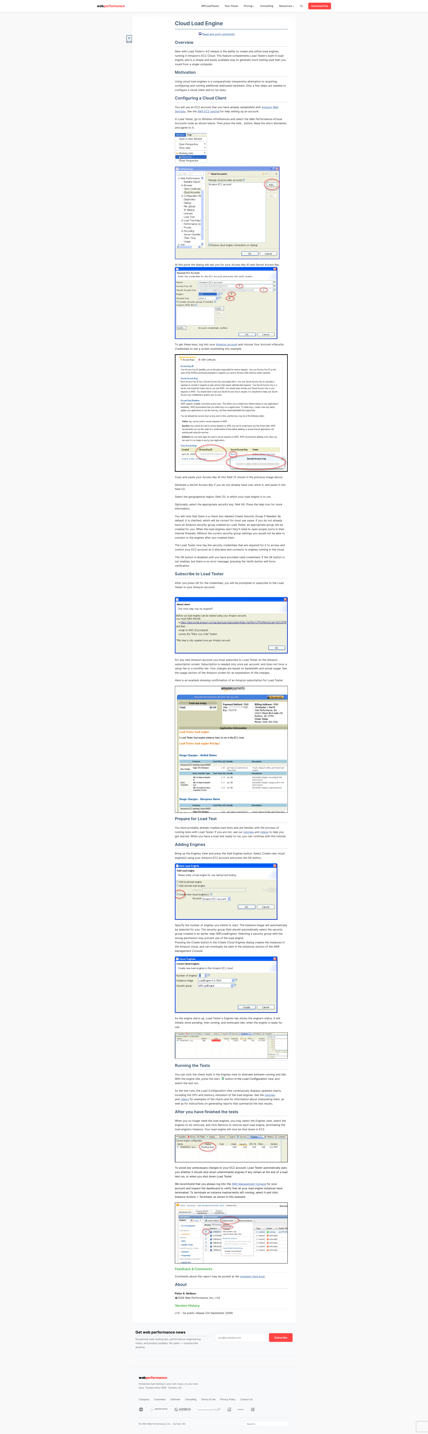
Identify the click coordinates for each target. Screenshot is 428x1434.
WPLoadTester (210, 6)
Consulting (266, 6)
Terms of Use (208, 1399)
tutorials (248, 832)
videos (264, 832)
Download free (319, 6)
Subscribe (280, 1337)
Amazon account (226, 344)
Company (144, 1399)
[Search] (301, 6)
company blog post (252, 1276)
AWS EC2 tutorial (208, 111)
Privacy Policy (228, 1399)
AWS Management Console (249, 1184)
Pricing (249, 6)
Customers (160, 1399)
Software (175, 1399)
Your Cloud (231, 6)
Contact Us (246, 1399)
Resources (286, 6)
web (111, 6)
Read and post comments (218, 34)
